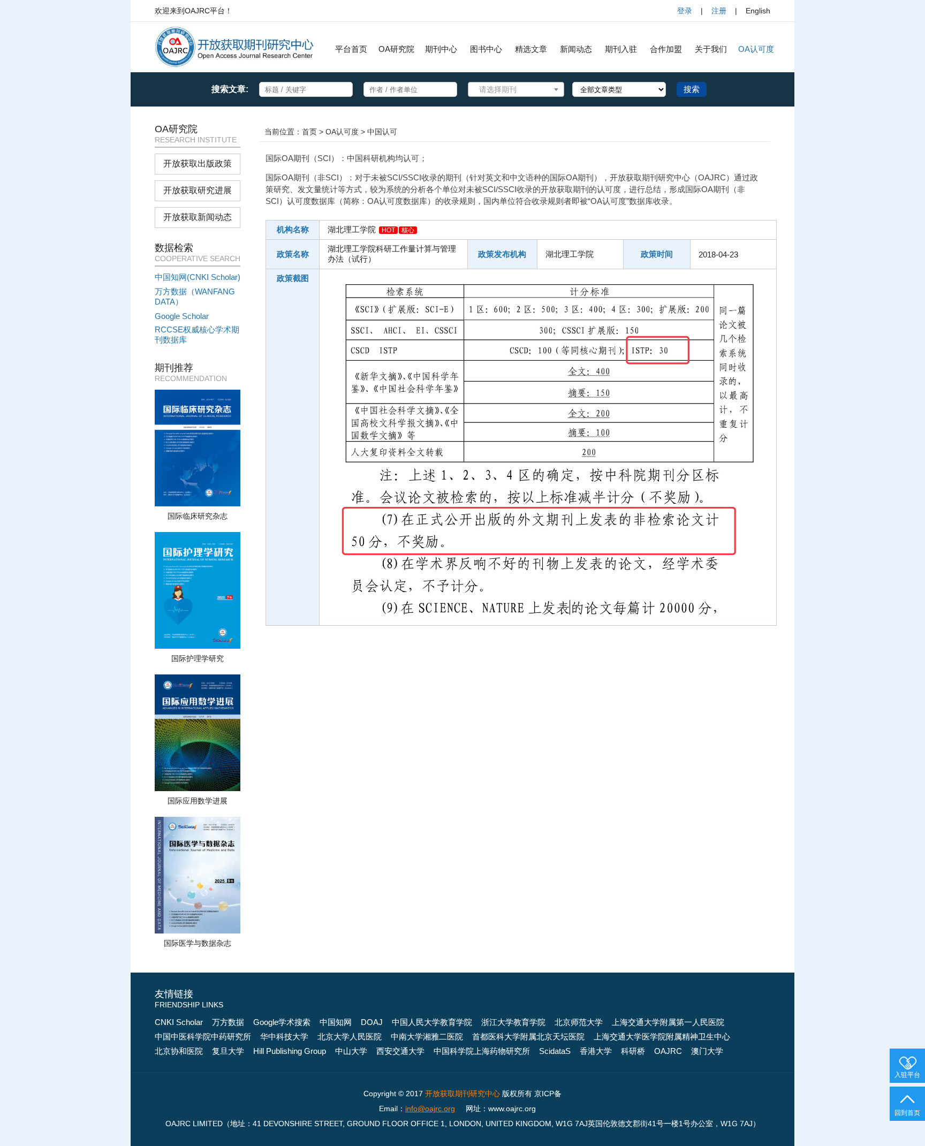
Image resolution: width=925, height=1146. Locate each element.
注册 (718, 10)
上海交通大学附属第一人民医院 (668, 1022)
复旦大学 (228, 1051)
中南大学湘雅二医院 (427, 1036)
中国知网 (336, 1022)
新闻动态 (576, 49)
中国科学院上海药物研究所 (482, 1051)
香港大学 (596, 1051)
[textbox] (503, 89)
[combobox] (516, 89)
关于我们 (711, 49)
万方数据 (228, 1022)
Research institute (196, 139)
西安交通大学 (400, 1051)
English (758, 10)
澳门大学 (707, 1051)
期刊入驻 (621, 49)
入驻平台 (907, 1075)
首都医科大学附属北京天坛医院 (528, 1036)
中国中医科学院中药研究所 (203, 1036)
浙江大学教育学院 (513, 1022)
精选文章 (531, 49)
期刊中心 (441, 49)
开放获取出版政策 (197, 163)
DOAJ (372, 1022)
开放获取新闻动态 (197, 217)
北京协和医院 (179, 1051)
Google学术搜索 (281, 1022)
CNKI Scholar (179, 1022)
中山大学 (351, 1051)
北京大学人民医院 (349, 1036)
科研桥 (633, 1051)
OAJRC (668, 1051)
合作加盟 (666, 49)
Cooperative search (197, 258)
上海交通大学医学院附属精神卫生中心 (662, 1036)
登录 (684, 10)
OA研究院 (396, 49)
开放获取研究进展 (197, 190)
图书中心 (486, 49)
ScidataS (555, 1051)
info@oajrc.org (430, 1108)
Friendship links (189, 1004)
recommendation (191, 378)
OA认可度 (756, 49)
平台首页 (351, 49)
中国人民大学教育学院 (432, 1022)
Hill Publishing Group (289, 1051)
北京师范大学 (579, 1022)
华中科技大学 (284, 1036)
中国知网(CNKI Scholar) (197, 277)
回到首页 (907, 1113)
